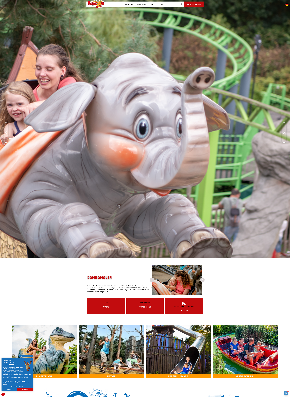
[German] (286, 4)
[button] (129, 4)
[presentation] (152, 280)
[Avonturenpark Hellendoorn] (96, 4)
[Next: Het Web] (284, 125)
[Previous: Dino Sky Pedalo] (6, 125)
